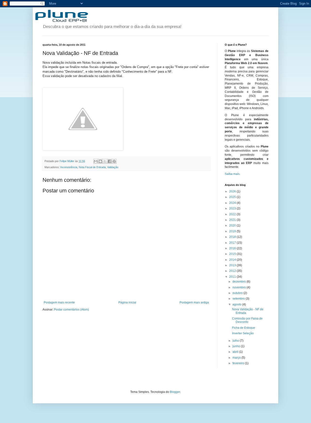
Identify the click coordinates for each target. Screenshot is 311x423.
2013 (233, 265)
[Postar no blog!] (100, 161)
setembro (239, 298)
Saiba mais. (232, 174)
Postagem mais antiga (194, 302)
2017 (233, 242)
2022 (233, 214)
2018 (233, 237)
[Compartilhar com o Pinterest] (114, 161)
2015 (233, 254)
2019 (233, 231)
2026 (233, 191)
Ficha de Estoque (243, 327)
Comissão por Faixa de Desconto (247, 320)
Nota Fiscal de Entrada (92, 167)
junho (237, 346)
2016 (233, 248)
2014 (233, 259)
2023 (233, 208)
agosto (237, 304)
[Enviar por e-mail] (95, 161)
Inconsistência (68, 167)
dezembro (240, 281)
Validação (112, 167)
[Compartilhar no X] (105, 161)
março (237, 357)
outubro (238, 293)
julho (236, 340)
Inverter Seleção (243, 333)
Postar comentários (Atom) (71, 309)
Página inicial (127, 302)
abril (236, 352)
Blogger (175, 392)
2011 (233, 276)
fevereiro (239, 363)
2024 (233, 203)
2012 (233, 271)
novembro (240, 287)
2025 (233, 197)
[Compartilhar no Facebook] (109, 161)
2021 (233, 220)
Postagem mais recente (59, 302)
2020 (233, 225)
